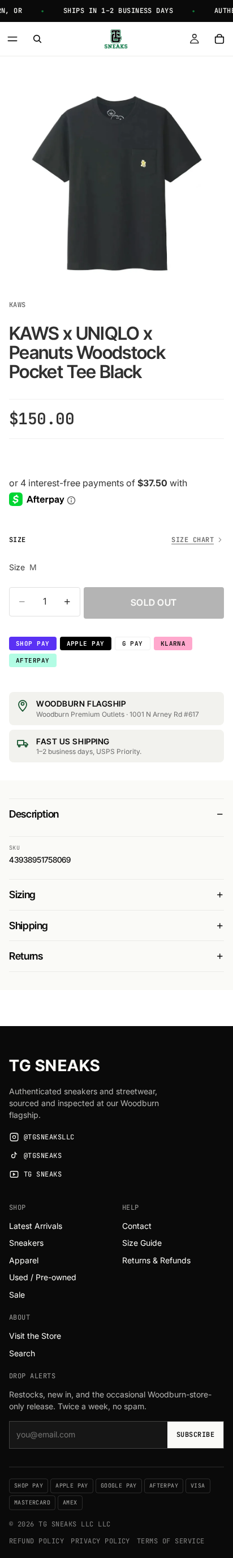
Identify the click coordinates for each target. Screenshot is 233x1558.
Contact (137, 1226)
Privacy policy (100, 1541)
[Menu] (12, 38)
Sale (17, 1294)
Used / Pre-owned (42, 1277)
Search (22, 1353)
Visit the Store (35, 1335)
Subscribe (195, 1434)
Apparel (23, 1260)
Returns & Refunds (156, 1260)
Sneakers (26, 1243)
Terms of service (171, 1541)
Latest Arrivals (35, 1226)
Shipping (28, 925)
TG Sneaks (54, 1065)
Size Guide (142, 1243)
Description (34, 814)
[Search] (37, 38)
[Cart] (219, 38)
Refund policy (36, 1541)
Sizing (22, 894)
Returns (25, 956)
